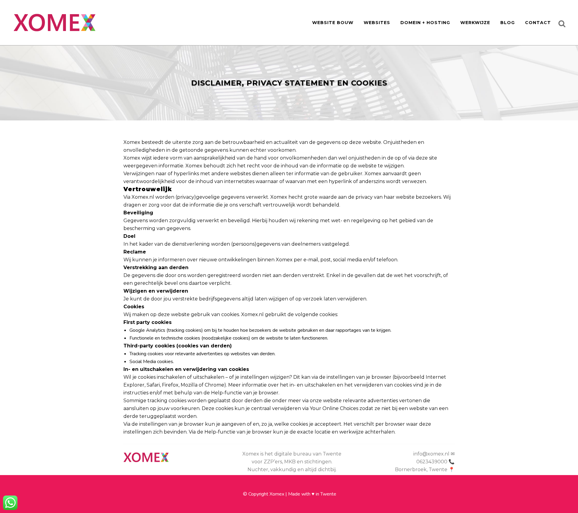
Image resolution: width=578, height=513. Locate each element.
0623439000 (431, 462)
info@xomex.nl (431, 454)
